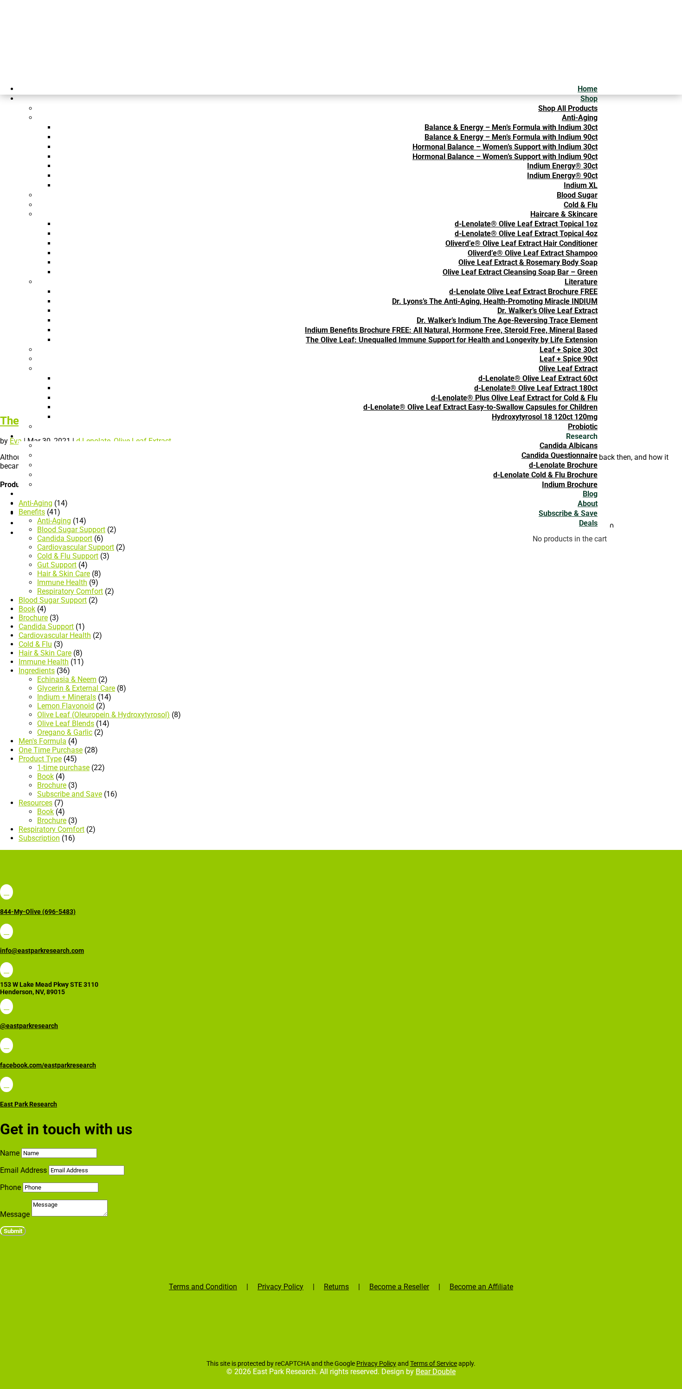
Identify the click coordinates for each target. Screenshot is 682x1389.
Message (15, 1214)
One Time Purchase (51, 750)
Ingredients (37, 670)
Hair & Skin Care (63, 573)
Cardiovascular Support (75, 547)
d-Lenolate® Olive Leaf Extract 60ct (538, 378)
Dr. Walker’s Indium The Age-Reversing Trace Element (507, 320)
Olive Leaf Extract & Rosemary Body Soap (528, 262)
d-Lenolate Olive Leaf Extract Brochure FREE (523, 291)
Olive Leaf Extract (568, 368)
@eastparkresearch (29, 1025)
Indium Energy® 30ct (562, 165)
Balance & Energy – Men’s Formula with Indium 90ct (511, 137)
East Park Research (28, 1104)
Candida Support (64, 538)
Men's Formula (42, 741)
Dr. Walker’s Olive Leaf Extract (547, 310)
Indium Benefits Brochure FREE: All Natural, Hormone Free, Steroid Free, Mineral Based (451, 330)
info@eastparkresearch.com (42, 950)
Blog (590, 493)
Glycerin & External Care (76, 688)
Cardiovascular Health (55, 635)
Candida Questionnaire (559, 455)
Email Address (23, 1170)
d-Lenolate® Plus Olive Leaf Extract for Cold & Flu (514, 397)
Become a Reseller (399, 1286)
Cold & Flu (581, 204)
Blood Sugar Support (53, 600)
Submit (13, 1231)
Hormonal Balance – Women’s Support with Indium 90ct (505, 156)
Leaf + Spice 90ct (569, 358)
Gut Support (57, 564)
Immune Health (62, 582)
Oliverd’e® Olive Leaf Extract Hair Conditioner (521, 243)
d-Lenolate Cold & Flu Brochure (545, 474)
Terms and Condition (203, 1286)
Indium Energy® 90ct (562, 175)
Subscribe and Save (69, 794)
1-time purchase (63, 767)
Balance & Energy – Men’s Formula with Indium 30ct (511, 127)
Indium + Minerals (66, 697)
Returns (336, 1286)
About (588, 503)
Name (9, 1153)
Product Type (40, 758)
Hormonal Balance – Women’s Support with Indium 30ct (505, 146)
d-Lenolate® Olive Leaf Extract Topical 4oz (526, 233)
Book (27, 608)
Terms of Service (433, 1363)
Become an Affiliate (481, 1286)
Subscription (39, 838)
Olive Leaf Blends (65, 723)
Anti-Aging (580, 117)
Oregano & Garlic (64, 732)
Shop (589, 98)
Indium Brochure (570, 484)
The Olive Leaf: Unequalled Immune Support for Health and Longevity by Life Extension (452, 339)
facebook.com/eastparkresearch (48, 1065)
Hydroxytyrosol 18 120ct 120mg (545, 416)
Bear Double (436, 1371)
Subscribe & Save (568, 513)
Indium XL (581, 185)
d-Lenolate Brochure (563, 465)
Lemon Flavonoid (65, 705)
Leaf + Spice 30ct (569, 349)
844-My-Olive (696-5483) (38, 911)
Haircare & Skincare (564, 214)
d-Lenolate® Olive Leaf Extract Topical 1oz (526, 223)
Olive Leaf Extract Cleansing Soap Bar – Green (520, 272)
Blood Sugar (577, 195)
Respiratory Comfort (70, 591)
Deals (588, 523)
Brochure (33, 617)
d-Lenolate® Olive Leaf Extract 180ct (536, 388)
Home (588, 88)
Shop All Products (568, 108)
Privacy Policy (280, 1286)
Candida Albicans (569, 445)
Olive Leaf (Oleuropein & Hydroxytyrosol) (103, 714)
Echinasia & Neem (67, 679)
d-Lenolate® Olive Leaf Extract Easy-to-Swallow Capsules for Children (480, 407)
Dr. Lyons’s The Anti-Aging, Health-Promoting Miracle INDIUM (495, 301)
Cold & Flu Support (67, 556)
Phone (10, 1187)
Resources (35, 802)
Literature (581, 281)
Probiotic (583, 426)
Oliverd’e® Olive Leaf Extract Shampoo (533, 253)
